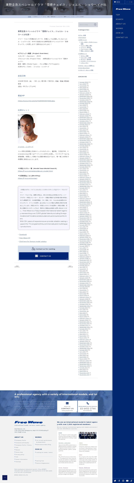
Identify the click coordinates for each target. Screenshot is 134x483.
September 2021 (85, 186)
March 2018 (83, 255)
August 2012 (84, 367)
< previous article (17, 266)
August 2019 (84, 225)
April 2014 (83, 336)
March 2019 (83, 233)
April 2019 (83, 232)
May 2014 (83, 334)
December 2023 (85, 138)
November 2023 (85, 140)
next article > (70, 266)
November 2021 (85, 182)
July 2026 (83, 84)
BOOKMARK (118, 2)
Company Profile (21, 440)
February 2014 (84, 339)
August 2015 (84, 307)
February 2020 (84, 214)
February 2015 (84, 318)
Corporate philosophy (22, 442)
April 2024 (83, 131)
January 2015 (84, 320)
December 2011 (84, 373)
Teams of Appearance (42, 463)
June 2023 (83, 149)
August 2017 (84, 265)
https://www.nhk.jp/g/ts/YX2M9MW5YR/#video (36, 101)
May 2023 (83, 151)
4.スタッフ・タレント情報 (85, 70)
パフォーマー (84, 63)
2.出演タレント (37, 16)
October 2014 (84, 325)
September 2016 (85, 285)
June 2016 (83, 290)
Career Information (22, 459)
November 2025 (85, 98)
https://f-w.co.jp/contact (27, 178)
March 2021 (83, 196)
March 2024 (83, 133)
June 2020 (83, 209)
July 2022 (83, 168)
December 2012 (84, 362)
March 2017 (83, 274)
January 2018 (84, 258)
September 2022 (85, 165)
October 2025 (84, 100)
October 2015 (84, 304)
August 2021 (84, 188)
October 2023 (84, 142)
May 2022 (83, 172)
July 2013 (83, 352)
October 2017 (84, 263)
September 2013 (85, 348)
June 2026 (83, 85)
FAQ (17, 447)
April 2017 (83, 272)
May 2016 (83, 292)
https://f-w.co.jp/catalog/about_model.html (35, 171)
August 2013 (84, 350)
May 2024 (83, 129)
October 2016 (84, 283)
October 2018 (84, 242)
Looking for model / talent (44, 452)
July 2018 (83, 248)
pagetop (4, 477)
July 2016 (83, 288)
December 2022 (85, 159)
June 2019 (83, 228)
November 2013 (85, 344)
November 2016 (85, 281)
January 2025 (84, 115)
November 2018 (85, 241)
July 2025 (83, 105)
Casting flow (40, 460)
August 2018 (84, 246)
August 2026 (84, 82)
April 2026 (83, 89)
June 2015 (83, 311)
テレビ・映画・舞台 (86, 45)
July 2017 (83, 267)
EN (131, 2)
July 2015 (83, 309)
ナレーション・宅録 (86, 49)
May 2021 (83, 193)
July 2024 (83, 126)
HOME (29, 16)
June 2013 (83, 353)
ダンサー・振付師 (86, 59)
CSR (17, 457)
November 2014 (85, 323)
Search (95, 24)
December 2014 (85, 322)
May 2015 (83, 313)
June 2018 (83, 249)
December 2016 (84, 279)
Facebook (23, 234)
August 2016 (84, 286)
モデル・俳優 (46, 16)
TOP (118, 15)
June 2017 (83, 269)
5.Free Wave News (83, 68)
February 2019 (84, 235)
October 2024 (84, 121)
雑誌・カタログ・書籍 (87, 51)
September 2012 (85, 366)
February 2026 (84, 92)
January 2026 (84, 94)
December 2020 (85, 202)
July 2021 (83, 189)
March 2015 (83, 316)
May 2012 (83, 369)
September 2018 (85, 244)
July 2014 (83, 330)
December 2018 (85, 239)
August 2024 (84, 124)
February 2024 (84, 135)
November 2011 (84, 374)
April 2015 (83, 315)
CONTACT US (45, 256)
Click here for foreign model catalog (32, 241)
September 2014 (85, 327)
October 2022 (84, 163)
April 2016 (83, 293)
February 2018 (84, 256)
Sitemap (18, 461)
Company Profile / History (24, 445)
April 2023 (83, 152)
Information (82, 37)
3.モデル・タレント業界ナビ (86, 65)
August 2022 (84, 166)
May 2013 (83, 355)
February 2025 (84, 114)
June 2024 (83, 128)
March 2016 (83, 295)
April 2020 (83, 211)
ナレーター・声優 (86, 57)
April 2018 (83, 253)
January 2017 (84, 278)
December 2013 (84, 343)
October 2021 (84, 184)
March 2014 (83, 337)
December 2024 (85, 117)
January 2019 (84, 237)
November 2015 (84, 302)
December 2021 (84, 181)
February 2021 (84, 198)
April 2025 (83, 110)
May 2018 (83, 251)
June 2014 (83, 332)
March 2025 (83, 112)
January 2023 (84, 158)
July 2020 (83, 207)
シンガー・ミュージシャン (88, 61)
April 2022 (83, 174)
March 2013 (83, 359)
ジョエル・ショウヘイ (25, 147)
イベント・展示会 (86, 47)
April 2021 (83, 195)
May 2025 (83, 108)
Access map (19, 452)
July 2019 (83, 226)
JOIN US (119, 33)
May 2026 (83, 87)
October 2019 (84, 221)
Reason (18, 449)
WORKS (119, 28)
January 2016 (84, 299)
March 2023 (83, 154)
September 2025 (85, 101)
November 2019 (85, 219)
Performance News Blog (43, 444)
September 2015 (85, 306)
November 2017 (85, 262)
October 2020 (84, 205)
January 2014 (84, 341)
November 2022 (85, 161)
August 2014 (84, 329)
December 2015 (84, 300)
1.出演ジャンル (82, 40)
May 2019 (83, 230)
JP (127, 2)
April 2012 (83, 371)
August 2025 (84, 103)
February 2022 (84, 177)
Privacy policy (20, 454)
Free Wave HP (24, 238)
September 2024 (85, 122)
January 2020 (84, 216)
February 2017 (84, 276)
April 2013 (83, 357)
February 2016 (84, 297)
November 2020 (85, 203)
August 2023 (84, 145)
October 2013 (84, 346)
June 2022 (83, 170)
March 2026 (83, 91)
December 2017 (84, 260)
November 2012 (85, 364)
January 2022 (84, 179)
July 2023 (83, 147)
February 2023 (84, 156)
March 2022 (83, 175)
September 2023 (85, 144)
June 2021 (83, 191)
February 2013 (84, 360)
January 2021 (84, 200)
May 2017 (83, 270)
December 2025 (85, 96)
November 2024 (85, 119)
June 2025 (83, 107)
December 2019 (84, 218)
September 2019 (85, 223)
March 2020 (84, 212)
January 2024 (84, 137)
